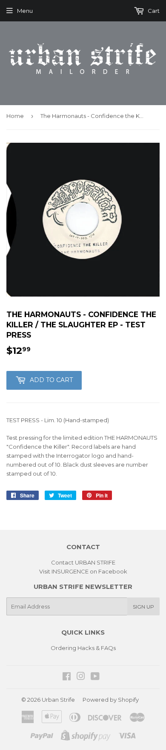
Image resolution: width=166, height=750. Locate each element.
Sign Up (143, 606)
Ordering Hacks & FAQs (83, 647)
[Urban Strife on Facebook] (66, 677)
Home (15, 115)
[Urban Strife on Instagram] (81, 677)
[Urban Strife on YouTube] (95, 677)
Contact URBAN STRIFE (83, 562)
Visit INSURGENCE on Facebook (83, 571)
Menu (25, 10)
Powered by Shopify (111, 699)
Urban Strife (58, 699)
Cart (153, 10)
